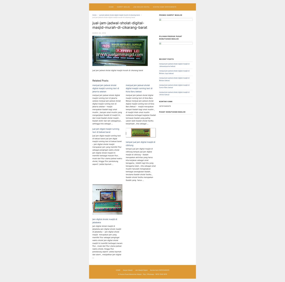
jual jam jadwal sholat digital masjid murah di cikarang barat (119, 15)
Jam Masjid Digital (141, 7)
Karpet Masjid (123, 7)
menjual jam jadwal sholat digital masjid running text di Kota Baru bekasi (139, 88)
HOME (111, 7)
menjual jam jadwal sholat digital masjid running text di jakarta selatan (105, 88)
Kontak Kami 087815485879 (164, 7)
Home (94, 15)
